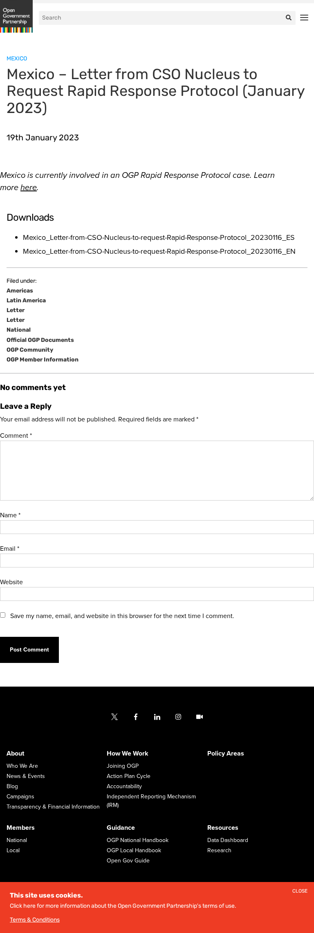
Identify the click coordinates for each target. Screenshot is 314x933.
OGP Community (30, 350)
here (28, 188)
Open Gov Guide (128, 860)
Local (13, 850)
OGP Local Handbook (134, 850)
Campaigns (20, 796)
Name (10, 515)
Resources (222, 828)
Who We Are (22, 765)
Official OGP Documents (40, 340)
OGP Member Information (42, 360)
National (19, 330)
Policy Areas (225, 753)
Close (299, 891)
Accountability (124, 786)
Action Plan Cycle (128, 776)
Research (219, 850)
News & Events (26, 776)
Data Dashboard (227, 840)
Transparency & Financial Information (53, 806)
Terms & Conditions (35, 919)
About (15, 753)
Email (9, 549)
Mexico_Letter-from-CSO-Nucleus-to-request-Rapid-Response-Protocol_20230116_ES (159, 237)
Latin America (26, 300)
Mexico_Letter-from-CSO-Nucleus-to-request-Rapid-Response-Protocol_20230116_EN (159, 251)
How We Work (127, 753)
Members (21, 828)
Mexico (17, 58)
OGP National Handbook (137, 840)
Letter (16, 310)
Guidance (121, 828)
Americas (20, 291)
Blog (12, 786)
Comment (16, 436)
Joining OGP (123, 765)
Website (11, 582)
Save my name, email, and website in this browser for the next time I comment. (122, 616)
